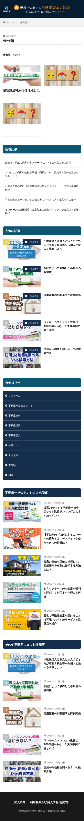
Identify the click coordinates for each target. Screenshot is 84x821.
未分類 (24, 22)
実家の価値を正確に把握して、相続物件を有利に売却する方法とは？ (62, 565)
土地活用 (13, 455)
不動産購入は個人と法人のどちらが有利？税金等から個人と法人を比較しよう (62, 244)
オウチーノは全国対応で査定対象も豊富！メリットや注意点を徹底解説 (41, 211)
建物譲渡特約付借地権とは (21, 90)
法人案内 (19, 802)
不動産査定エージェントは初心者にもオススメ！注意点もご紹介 (40, 199)
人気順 (16, 54)
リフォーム (14, 395)
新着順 (6, 54)
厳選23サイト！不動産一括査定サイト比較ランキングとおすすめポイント (62, 511)
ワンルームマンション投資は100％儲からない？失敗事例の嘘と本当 (62, 325)
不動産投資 (33, 242)
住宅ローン (14, 445)
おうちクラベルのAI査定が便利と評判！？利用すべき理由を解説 (62, 592)
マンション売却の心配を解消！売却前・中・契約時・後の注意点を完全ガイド (41, 174)
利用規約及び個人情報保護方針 (50, 802)
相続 (10, 475)
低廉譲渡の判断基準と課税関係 (62, 295)
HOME (10, 22)
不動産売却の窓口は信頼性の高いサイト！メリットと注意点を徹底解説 (41, 187)
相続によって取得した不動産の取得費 (62, 270)
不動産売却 (33, 296)
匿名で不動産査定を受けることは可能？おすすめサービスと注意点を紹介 (62, 619)
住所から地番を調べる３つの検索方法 (62, 351)
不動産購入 (33, 269)
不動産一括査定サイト (20, 405)
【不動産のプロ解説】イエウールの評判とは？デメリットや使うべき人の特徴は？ (62, 538)
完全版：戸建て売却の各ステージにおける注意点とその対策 (38, 162)
